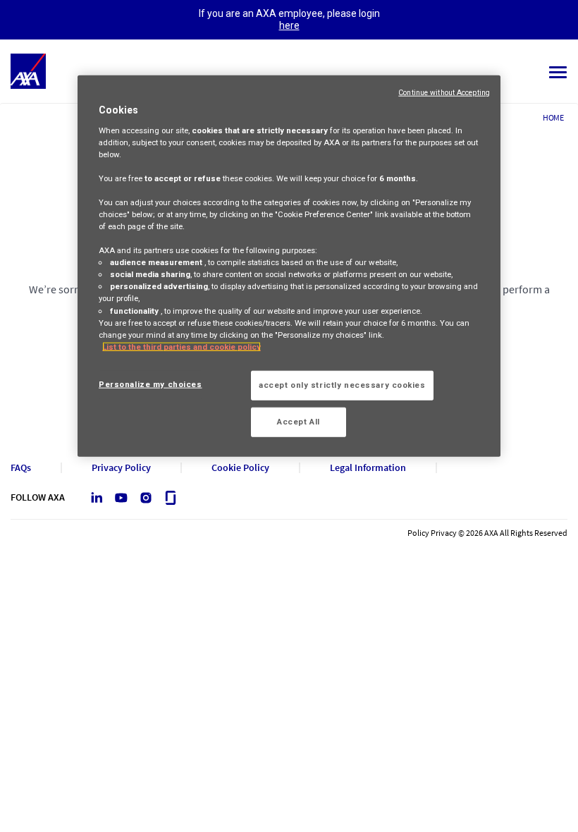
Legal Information (368, 468)
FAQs (21, 468)
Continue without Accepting (444, 92)
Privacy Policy (121, 468)
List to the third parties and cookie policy (181, 346)
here (289, 25)
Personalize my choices (150, 384)
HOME (553, 117)
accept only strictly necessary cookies (342, 385)
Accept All (298, 421)
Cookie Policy (240, 468)
